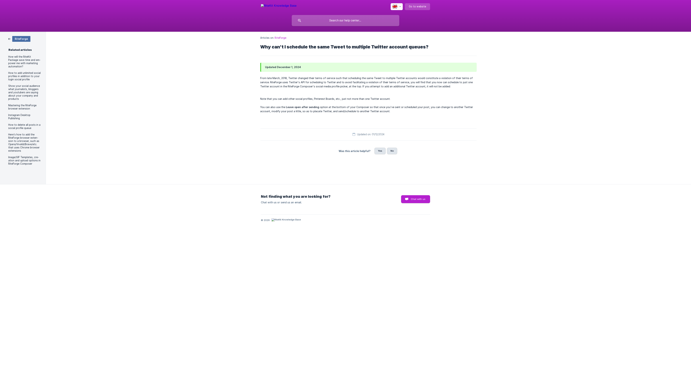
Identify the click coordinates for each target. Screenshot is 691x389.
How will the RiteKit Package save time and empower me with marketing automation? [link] (24, 61)
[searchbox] (345, 20)
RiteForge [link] (280, 37)
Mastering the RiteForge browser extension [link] (22, 107)
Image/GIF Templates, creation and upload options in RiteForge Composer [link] (24, 160)
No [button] (392, 150)
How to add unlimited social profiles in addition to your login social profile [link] (24, 76)
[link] (19, 38)
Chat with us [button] (418, 199)
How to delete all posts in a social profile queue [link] (24, 126)
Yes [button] (380, 150)
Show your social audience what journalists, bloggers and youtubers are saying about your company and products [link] (24, 92)
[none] (279, 6)
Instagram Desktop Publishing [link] (19, 117)
